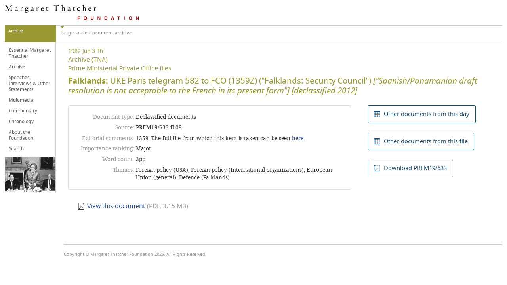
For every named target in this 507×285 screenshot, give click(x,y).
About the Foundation (21, 135)
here (297, 138)
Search (16, 148)
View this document (116, 206)
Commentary (23, 110)
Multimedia (21, 100)
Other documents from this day (426, 114)
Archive (17, 66)
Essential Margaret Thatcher (30, 53)
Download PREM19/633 (415, 168)
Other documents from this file (426, 141)
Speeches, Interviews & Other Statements (29, 83)
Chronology (21, 121)
